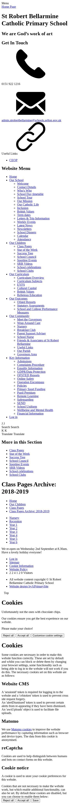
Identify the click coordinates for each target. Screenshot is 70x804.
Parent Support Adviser (31, 333)
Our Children (17, 242)
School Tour (24, 197)
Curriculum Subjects (29, 281)
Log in (13, 417)
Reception (15, 521)
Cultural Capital (27, 288)
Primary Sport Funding (31, 389)
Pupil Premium (26, 392)
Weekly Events (26, 222)
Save (35, 800)
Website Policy (18, 569)
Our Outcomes (18, 298)
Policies (22, 385)
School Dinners (26, 232)
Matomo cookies (21, 729)
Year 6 (13, 542)
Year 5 (13, 538)
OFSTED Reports (28, 375)
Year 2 (13, 528)
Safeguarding (25, 399)
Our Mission (24, 201)
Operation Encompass (30, 382)
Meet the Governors (29, 319)
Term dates (24, 215)
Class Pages (24, 246)
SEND (21, 403)
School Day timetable (30, 194)
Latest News (24, 225)
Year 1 (13, 524)
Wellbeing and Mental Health (35, 410)
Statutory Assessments (30, 305)
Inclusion (22, 208)
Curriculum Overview (30, 277)
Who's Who (24, 190)
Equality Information (30, 368)
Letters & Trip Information (33, 218)
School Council (26, 256)
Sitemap (14, 562)
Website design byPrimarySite (28, 586)
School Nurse (25, 337)
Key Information (19, 357)
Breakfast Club (26, 330)
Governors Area (27, 354)
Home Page (9, 6)
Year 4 (13, 535)
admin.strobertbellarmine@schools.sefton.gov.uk (31, 120)
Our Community (19, 316)
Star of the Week (27, 249)
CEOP (13, 160)
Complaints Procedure (30, 364)
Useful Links (25, 347)
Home (13, 176)
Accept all (23, 635)
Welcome (23, 183)
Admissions (24, 361)
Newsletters (24, 229)
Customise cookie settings (48, 635)
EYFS (21, 284)
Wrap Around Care (28, 323)
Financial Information (30, 413)
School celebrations (29, 267)
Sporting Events (27, 260)
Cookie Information (21, 565)
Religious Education (29, 295)
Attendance (24, 239)
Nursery (22, 326)
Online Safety (25, 378)
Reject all (8, 635)
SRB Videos (24, 263)
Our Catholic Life (28, 204)
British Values (25, 211)
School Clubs (25, 270)
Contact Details (26, 187)
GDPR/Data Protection (31, 371)
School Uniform (27, 406)
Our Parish (23, 350)
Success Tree (25, 253)
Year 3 (13, 531)
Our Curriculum (19, 274)
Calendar (22, 235)
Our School (16, 180)
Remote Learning (27, 396)
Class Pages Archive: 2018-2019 (29, 511)
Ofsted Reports (26, 302)
